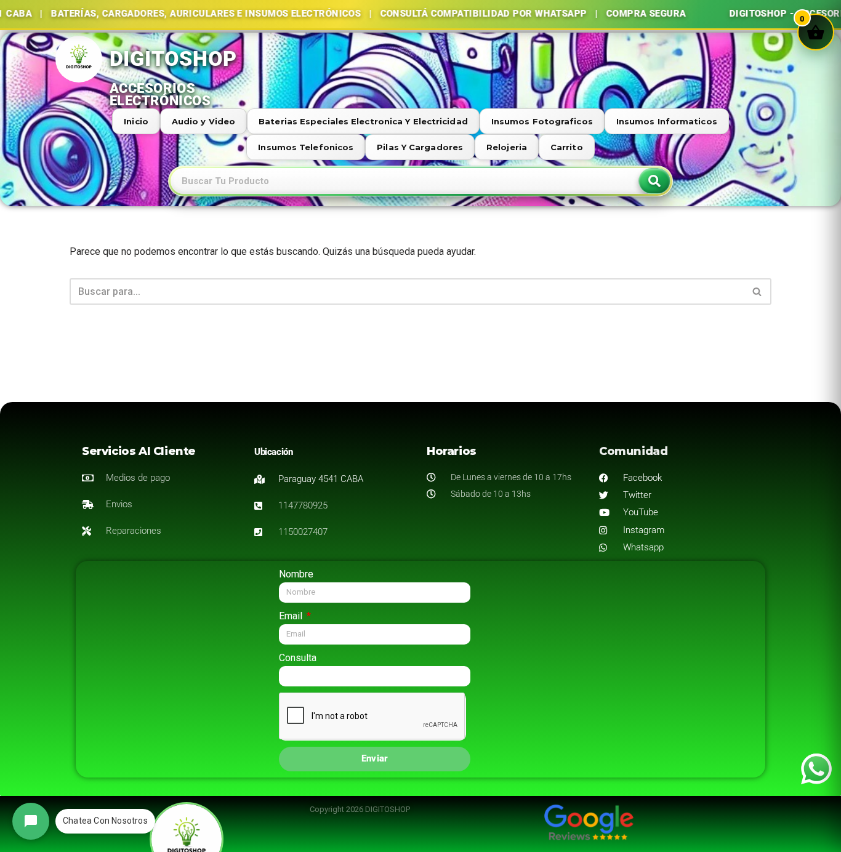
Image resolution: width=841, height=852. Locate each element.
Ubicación (273, 451)
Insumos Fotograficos (542, 121)
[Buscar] (757, 291)
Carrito (566, 147)
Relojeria (506, 147)
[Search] (654, 181)
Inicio (136, 121)
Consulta (297, 658)
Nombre (296, 574)
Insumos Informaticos (666, 121)
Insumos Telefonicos (305, 147)
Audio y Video (203, 121)
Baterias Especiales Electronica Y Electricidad (363, 121)
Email (292, 616)
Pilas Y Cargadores (420, 147)
